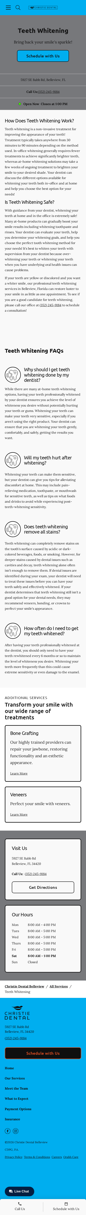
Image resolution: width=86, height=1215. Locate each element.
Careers (57, 1157)
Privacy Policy (13, 1157)
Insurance (12, 1119)
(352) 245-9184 (49, 92)
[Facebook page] (7, 1131)
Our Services (15, 1078)
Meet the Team (16, 1088)
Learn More (19, 773)
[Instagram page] (15, 1131)
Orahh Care (70, 1157)
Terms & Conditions (37, 1157)
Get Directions (43, 887)
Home (9, 1068)
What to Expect (16, 1099)
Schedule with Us (43, 55)
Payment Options (18, 1109)
